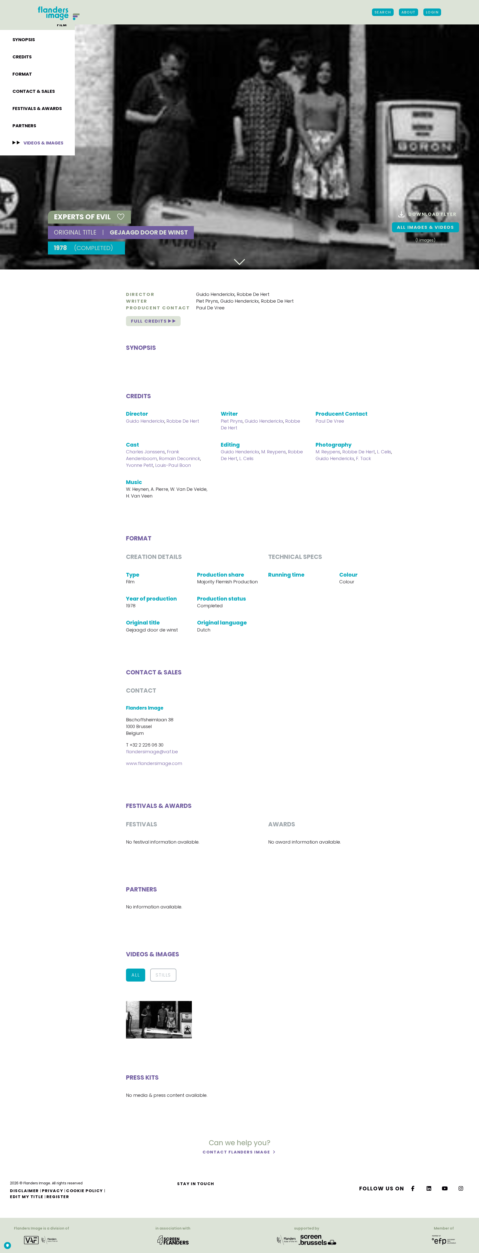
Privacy (52, 1191)
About (408, 12)
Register (57, 1197)
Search (382, 12)
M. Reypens (273, 452)
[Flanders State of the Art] (287, 1240)
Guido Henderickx (215, 294)
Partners (24, 126)
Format (22, 74)
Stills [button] (163, 975)
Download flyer (432, 214)
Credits (22, 57)
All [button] (135, 975)
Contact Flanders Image (237, 1152)
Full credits (149, 321)
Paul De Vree (210, 308)
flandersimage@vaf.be (152, 752)
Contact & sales (33, 91)
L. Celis (246, 458)
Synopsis (23, 39)
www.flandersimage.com (154, 763)
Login (432, 12)
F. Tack (363, 458)
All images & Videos (425, 227)
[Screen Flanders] (173, 1240)
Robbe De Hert (253, 294)
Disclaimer (24, 1191)
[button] (159, 1019)
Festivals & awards (37, 108)
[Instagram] (461, 1188)
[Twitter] (429, 1188)
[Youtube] (445, 1188)
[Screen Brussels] (317, 1240)
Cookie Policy (84, 1191)
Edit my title (26, 1197)
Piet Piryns (207, 301)
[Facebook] (413, 1188)
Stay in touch (195, 1184)
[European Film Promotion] (444, 1240)
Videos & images (43, 143)
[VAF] (41, 1240)
